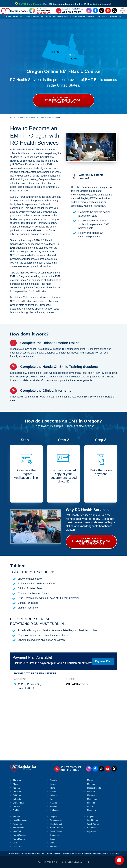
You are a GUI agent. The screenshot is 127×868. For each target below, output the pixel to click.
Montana (91, 806)
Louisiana (54, 810)
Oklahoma (17, 846)
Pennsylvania (56, 820)
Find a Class (19, 17)
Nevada (16, 816)
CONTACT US (113, 853)
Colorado (17, 799)
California (17, 795)
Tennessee (55, 835)
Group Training (78, 17)
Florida (16, 810)
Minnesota (91, 795)
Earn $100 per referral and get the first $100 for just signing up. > (65, 4)
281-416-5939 (71, 11)
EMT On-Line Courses (41, 118)
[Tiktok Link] (101, 10)
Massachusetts (94, 788)
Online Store (94, 17)
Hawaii (53, 784)
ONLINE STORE (99, 853)
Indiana (53, 795)
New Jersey (18, 824)
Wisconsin (91, 828)
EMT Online (46, 17)
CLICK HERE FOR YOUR (63, 100)
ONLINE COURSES (61, 853)
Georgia (53, 780)
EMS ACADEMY (34, 853)
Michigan (91, 791)
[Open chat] (119, 860)
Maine (90, 780)
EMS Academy (32, 17)
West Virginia (93, 824)
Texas (52, 839)
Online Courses (61, 17)
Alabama (17, 780)
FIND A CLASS (21, 853)
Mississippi (92, 799)
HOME (11, 853)
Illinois (53, 791)
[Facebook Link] (95, 10)
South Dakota (56, 831)
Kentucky (54, 806)
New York (17, 831)
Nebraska (91, 810)
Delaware (17, 806)
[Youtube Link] (108, 10)
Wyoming (91, 831)
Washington (92, 820)
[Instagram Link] (89, 10)
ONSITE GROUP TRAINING (81, 853)
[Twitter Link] (114, 10)
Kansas (53, 803)
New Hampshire (20, 820)
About (105, 17)
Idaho (52, 788)
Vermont (53, 846)
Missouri (91, 803)
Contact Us (115, 17)
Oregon (53, 816)
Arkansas (17, 791)
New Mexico (18, 828)
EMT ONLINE (47, 853)
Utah (52, 843)
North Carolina (19, 835)
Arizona (16, 788)
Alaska (16, 784)
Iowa (52, 799)
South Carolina (56, 828)
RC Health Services (19, 117)
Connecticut (18, 803)
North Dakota (19, 839)
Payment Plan (103, 661)
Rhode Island (56, 824)
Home (8, 17)
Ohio (15, 843)
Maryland (91, 784)
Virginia (90, 816)
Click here (19, 663)
